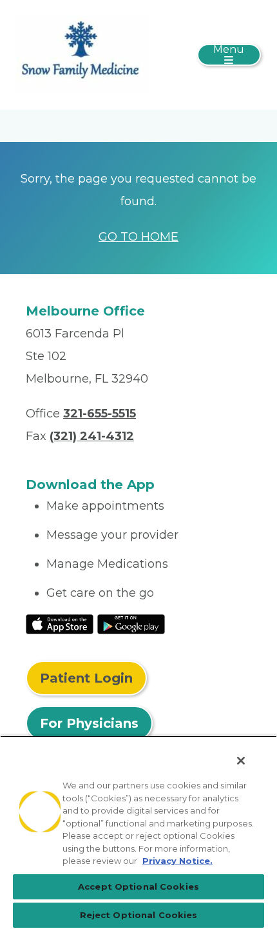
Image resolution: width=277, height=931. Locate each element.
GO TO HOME (138, 237)
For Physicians (89, 723)
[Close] (241, 760)
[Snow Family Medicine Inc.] (83, 54)
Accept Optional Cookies (138, 886)
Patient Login (86, 678)
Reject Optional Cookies (139, 915)
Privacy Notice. (177, 861)
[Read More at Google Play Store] (131, 623)
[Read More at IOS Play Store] (59, 623)
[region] (138, 833)
